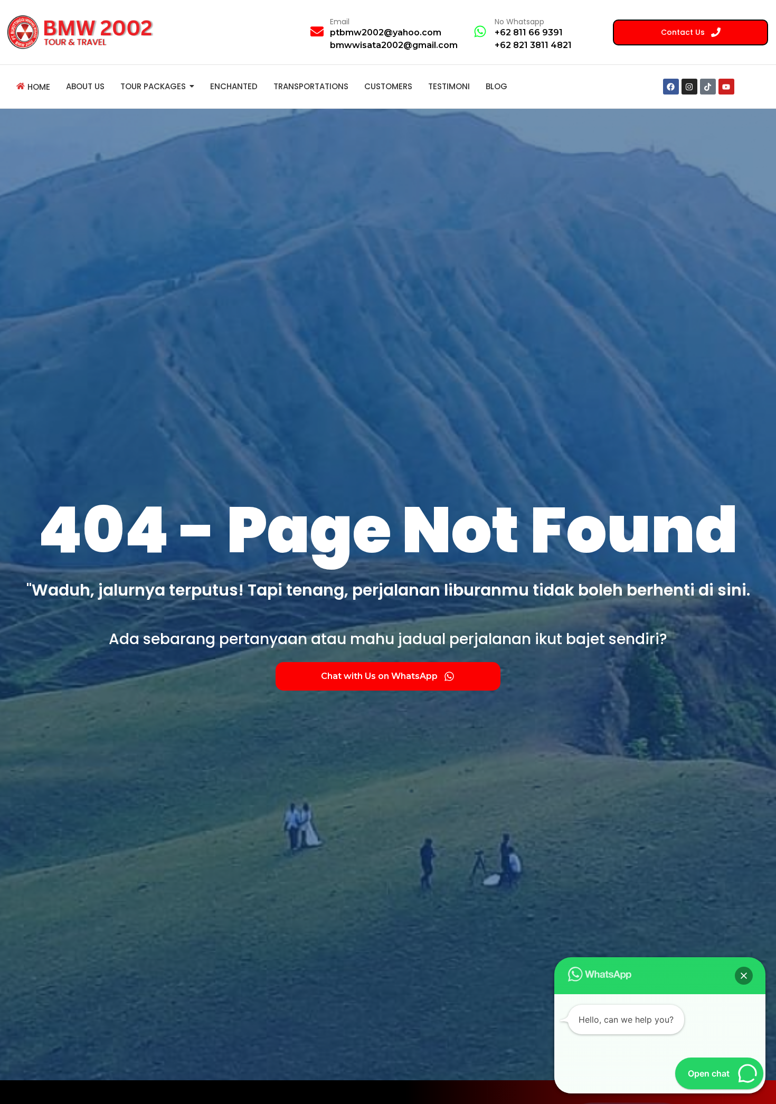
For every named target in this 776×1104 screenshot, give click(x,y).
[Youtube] (726, 87)
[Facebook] (671, 87)
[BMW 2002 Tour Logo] (83, 31)
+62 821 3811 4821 (533, 45)
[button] (744, 976)
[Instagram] (689, 87)
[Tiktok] (708, 87)
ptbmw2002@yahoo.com (385, 32)
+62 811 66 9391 (529, 32)
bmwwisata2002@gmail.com (394, 45)
